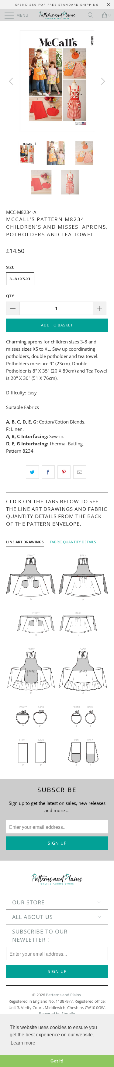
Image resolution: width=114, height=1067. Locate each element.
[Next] (102, 81)
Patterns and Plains (63, 995)
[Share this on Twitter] (32, 472)
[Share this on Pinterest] (64, 472)
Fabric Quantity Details (73, 542)
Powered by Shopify (57, 1013)
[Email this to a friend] (79, 472)
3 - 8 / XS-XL (20, 279)
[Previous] (12, 81)
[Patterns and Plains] (57, 15)
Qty (10, 296)
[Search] (92, 15)
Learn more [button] (23, 1042)
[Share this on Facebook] (48, 472)
